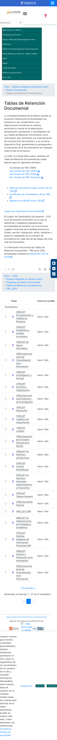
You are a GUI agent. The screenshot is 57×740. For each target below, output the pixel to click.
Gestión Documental (9, 68)
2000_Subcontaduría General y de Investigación (24, 398)
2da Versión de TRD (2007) (24, 171)
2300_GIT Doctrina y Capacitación (23, 386)
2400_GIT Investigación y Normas (24, 375)
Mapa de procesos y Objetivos (12, 30)
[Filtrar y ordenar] (9, 269)
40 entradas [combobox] (29, 589)
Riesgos (5, 63)
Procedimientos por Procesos (12, 35)
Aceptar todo (40, 686)
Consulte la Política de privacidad (5, 732)
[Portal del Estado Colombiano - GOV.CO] (28, 3)
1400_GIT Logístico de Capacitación (23, 419)
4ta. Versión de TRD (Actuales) (25, 177)
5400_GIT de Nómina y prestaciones (22, 454)
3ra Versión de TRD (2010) (23, 174)
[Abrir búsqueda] (40, 269)
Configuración (26, 686)
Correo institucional (35, 617)
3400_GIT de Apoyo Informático (22, 345)
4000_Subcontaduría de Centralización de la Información (24, 572)
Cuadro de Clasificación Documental (23, 211)
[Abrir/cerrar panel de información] (45, 269)
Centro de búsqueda (22, 617)
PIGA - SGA (7, 77)
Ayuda (44, 617)
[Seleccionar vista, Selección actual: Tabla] (50, 269)
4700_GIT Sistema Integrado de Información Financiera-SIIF (23, 539)
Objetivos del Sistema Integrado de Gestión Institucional (20, 49)
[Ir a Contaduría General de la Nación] (13, 10)
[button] (13, 269)
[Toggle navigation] (25, 13)
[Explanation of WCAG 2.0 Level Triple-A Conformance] (38, 628)
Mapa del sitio (11, 617)
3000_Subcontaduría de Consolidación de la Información (24, 360)
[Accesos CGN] (52, 3)
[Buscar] (20, 22)
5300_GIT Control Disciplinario (22, 466)
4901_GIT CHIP (23, 511)
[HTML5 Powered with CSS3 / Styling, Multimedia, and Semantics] (15, 628)
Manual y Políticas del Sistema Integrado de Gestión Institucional (19, 42)
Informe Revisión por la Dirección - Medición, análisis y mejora (20, 56)
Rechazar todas (52, 686)
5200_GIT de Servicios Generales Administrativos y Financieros (24, 481)
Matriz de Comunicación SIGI (12, 73)
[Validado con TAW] (27, 628)
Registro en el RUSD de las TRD (26, 200)
